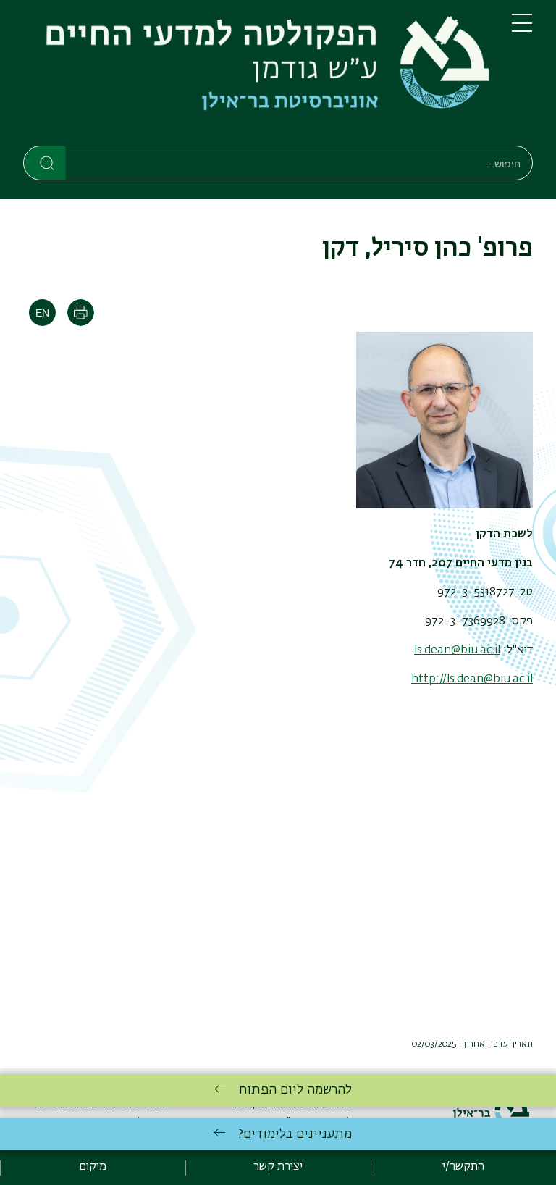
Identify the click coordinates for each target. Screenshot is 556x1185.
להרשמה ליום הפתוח (295, 1090)
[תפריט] (522, 29)
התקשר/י (463, 1167)
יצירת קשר (278, 1167)
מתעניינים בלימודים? (295, 1134)
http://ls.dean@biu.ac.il (472, 679)
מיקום (92, 1167)
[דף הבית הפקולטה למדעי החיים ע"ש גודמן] (256, 76)
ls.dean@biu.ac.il (457, 650)
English (42, 312)
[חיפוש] (45, 162)
